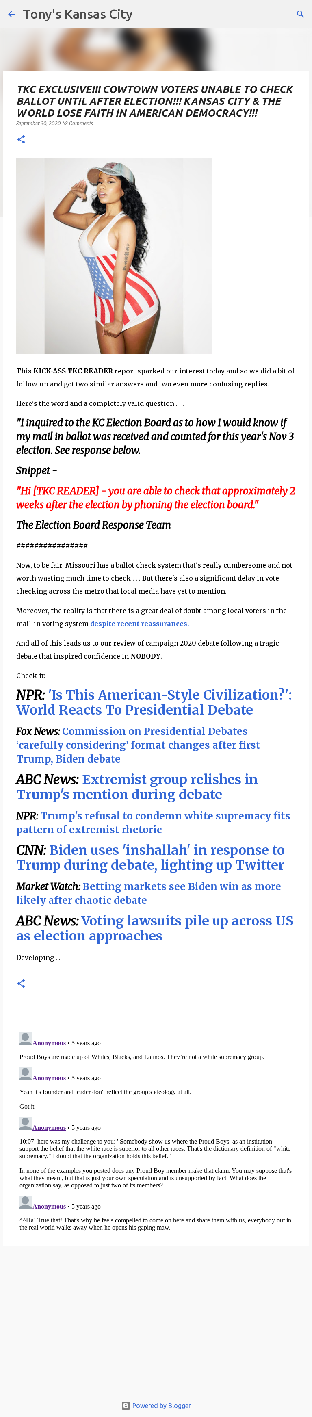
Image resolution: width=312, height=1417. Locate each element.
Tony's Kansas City (78, 13)
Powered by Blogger (161, 1405)
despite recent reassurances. (139, 624)
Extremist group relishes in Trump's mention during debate (137, 787)
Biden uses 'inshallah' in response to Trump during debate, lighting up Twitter (150, 857)
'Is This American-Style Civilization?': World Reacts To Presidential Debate (154, 702)
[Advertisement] (156, 1325)
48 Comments (77, 123)
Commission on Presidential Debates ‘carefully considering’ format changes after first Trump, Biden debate (138, 745)
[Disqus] (156, 1130)
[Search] (301, 14)
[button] (21, 139)
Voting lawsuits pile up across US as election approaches (155, 928)
